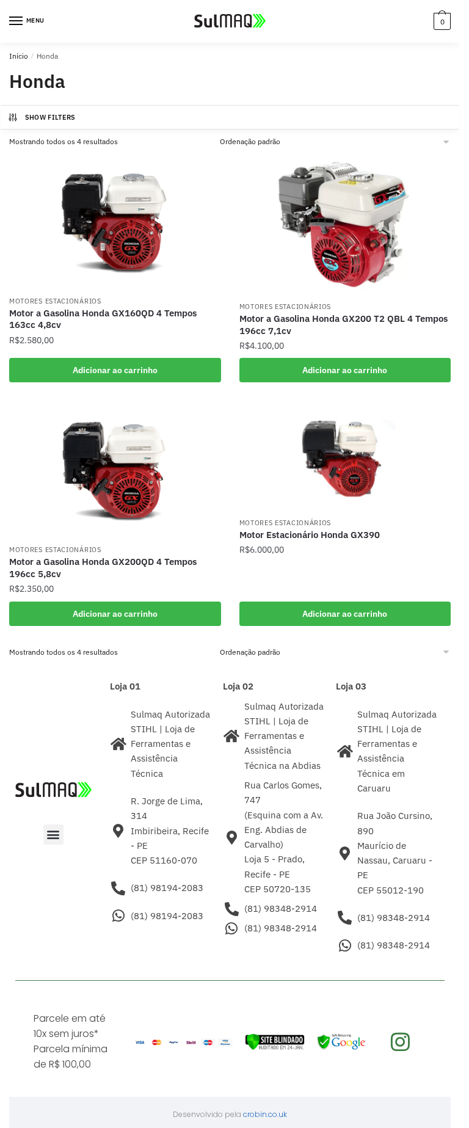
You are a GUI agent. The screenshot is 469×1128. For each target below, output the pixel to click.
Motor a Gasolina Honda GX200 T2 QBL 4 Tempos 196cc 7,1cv (343, 325)
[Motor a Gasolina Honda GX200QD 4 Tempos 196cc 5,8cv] (115, 471)
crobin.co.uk (265, 1114)
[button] (53, 834)
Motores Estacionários (55, 301)
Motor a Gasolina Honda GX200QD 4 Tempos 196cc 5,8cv (103, 568)
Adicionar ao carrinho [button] (115, 370)
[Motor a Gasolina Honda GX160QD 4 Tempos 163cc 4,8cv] (115, 221)
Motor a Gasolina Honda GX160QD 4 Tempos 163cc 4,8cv (103, 319)
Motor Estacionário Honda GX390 (309, 534)
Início (18, 55)
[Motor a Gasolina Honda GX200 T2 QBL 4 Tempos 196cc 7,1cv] (345, 224)
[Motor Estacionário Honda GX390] (345, 457)
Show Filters (50, 117)
